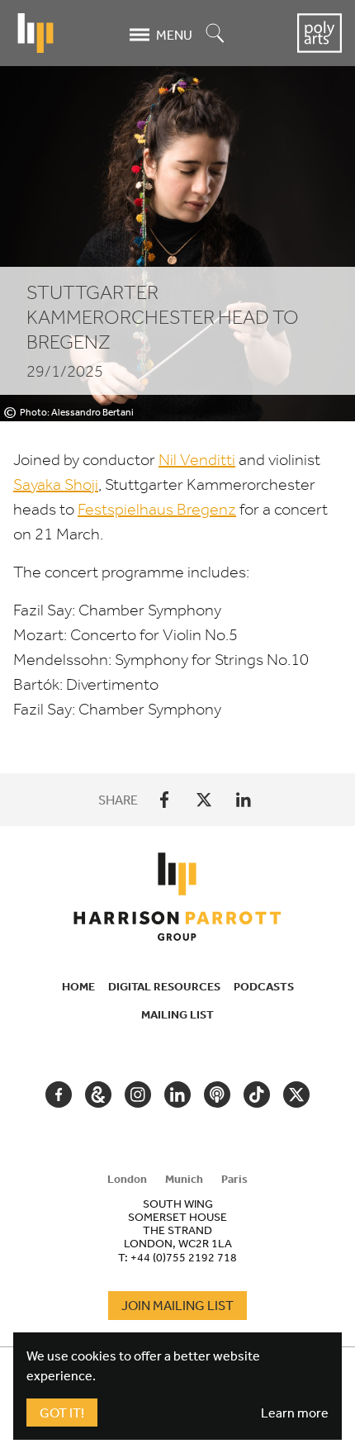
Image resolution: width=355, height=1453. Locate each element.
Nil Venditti (197, 459)
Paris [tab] (234, 1178)
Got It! (62, 1412)
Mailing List (177, 1014)
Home (78, 986)
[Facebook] (164, 799)
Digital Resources (164, 986)
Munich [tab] (184, 1178)
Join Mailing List (177, 1305)
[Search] (215, 34)
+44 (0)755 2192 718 (183, 1257)
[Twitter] (204, 799)
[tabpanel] (177, 1230)
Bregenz (157, 509)
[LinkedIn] (243, 799)
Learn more (295, 1412)
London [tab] (127, 1178)
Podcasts (264, 986)
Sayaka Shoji (55, 484)
